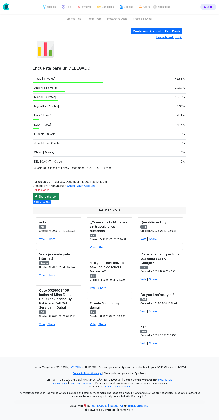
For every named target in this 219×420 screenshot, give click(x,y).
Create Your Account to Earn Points (156, 31)
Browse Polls (74, 18)
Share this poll (47, 196)
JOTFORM (75, 367)
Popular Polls (94, 18)
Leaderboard (165, 37)
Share (51, 239)
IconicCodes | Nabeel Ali (107, 405)
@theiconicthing (138, 405)
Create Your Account (81, 185)
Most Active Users (117, 18)
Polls (68, 6)
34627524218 (165, 379)
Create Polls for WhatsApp (87, 373)
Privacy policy (59, 383)
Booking (128, 6)
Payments (86, 6)
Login (209, 6)
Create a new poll (142, 18)
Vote (42, 239)
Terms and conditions (81, 383)
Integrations (163, 6)
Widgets (51, 6)
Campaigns (108, 6)
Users (146, 6)
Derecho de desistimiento (117, 386)
